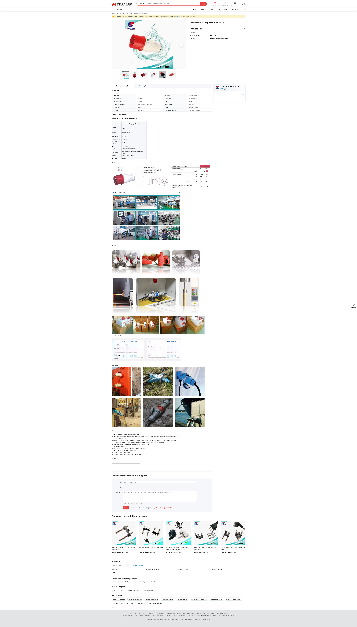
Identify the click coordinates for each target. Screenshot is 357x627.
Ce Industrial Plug (182, 599)
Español (141, 615)
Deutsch (175, 615)
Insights (225, 613)
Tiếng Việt (221, 615)
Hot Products (133, 613)
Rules (244, 9)
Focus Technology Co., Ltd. (166, 619)
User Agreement (189, 619)
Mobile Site (219, 613)
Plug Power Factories (151, 599)
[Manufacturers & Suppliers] (122, 4)
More (113, 607)
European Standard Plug (140, 13)
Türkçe (214, 615)
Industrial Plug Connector (233, 599)
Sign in (243, 5)
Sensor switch (182, 569)
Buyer (202, 9)
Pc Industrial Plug (118, 603)
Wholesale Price (181, 613)
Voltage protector (217, 569)
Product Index (210, 613)
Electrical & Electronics (122, 13)
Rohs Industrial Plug (216, 599)
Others (113, 572)
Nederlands (182, 615)
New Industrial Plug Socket (199, 599)
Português (147, 615)
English (135, 615)
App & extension (222, 9)
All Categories (118, 9)
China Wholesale (171, 613)
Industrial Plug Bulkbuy (155, 603)
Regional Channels (200, 613)
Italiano (169, 615)
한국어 (193, 615)
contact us (179, 16)
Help (212, 9)
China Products (142, 613)
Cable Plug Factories (167, 599)
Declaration (198, 619)
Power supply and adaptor (153, 569)
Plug (131, 13)
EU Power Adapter (118, 590)
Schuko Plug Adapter (133, 590)
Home (113, 13)
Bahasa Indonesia (230, 615)
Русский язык (161, 615)
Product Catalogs (138, 565)
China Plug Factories (119, 599)
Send (125, 508)
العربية (188, 615)
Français (154, 615)
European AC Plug (148, 590)
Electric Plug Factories (135, 599)
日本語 (199, 615)
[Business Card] (243, 94)
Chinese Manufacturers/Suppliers (156, 613)
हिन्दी (203, 615)
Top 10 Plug (130, 603)
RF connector (115, 569)
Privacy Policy (206, 619)
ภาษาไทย (208, 615)
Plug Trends (141, 603)
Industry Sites (190, 613)
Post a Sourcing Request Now (163, 508)
